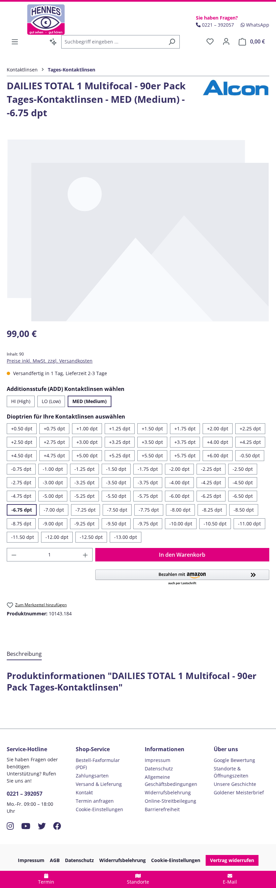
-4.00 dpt (179, 482)
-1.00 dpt (53, 469)
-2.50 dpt (243, 469)
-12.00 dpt (56, 537)
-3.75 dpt (148, 482)
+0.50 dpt (21, 428)
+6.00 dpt (217, 455)
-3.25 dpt (84, 482)
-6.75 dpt (21, 510)
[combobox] (112, 42)
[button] (182, 578)
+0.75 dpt (54, 428)
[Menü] (15, 42)
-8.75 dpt (21, 523)
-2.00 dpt (179, 469)
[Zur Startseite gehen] (46, 19)
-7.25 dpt (85, 510)
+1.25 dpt (119, 428)
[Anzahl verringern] (14, 554)
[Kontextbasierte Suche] (53, 42)
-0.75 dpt (21, 469)
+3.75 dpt (185, 442)
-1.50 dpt (116, 469)
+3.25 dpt (119, 442)
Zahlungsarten (92, 775)
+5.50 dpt (152, 455)
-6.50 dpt (243, 496)
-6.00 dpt (179, 496)
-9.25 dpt (84, 523)
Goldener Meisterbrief (239, 792)
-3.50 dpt (116, 482)
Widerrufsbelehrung (168, 792)
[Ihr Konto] (226, 41)
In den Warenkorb (182, 554)
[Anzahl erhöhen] (85, 554)
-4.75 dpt (21, 496)
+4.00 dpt (217, 442)
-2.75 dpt (21, 482)
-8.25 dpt (212, 510)
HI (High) (20, 401)
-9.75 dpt (148, 523)
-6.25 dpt (211, 496)
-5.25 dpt (84, 496)
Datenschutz (159, 768)
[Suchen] (172, 42)
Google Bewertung (234, 760)
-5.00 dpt (53, 496)
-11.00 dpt (249, 523)
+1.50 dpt (152, 428)
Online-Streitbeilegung (170, 801)
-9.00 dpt (53, 523)
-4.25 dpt (211, 482)
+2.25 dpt (250, 428)
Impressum (157, 760)
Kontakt (84, 792)
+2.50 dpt (21, 442)
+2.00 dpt (217, 428)
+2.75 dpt (54, 442)
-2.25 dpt (211, 469)
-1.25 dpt (84, 469)
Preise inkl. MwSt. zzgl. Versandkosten (50, 361)
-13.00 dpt (125, 537)
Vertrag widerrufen (232, 860)
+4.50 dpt (21, 455)
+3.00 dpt (87, 442)
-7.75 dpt (149, 510)
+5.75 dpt (185, 455)
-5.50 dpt (116, 496)
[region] (138, 230)
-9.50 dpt (116, 523)
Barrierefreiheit (162, 809)
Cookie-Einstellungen (99, 809)
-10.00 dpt (180, 523)
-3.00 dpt (53, 482)
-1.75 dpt (148, 469)
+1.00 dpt (87, 428)
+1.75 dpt (185, 428)
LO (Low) (51, 401)
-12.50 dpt (91, 537)
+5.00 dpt (87, 455)
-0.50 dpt (250, 455)
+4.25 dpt (250, 442)
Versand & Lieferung (99, 784)
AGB (55, 860)
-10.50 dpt (215, 523)
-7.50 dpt (117, 510)
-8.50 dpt (244, 510)
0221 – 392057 (24, 793)
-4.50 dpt (243, 482)
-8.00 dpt (180, 510)
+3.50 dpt (152, 442)
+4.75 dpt (54, 455)
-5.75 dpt (148, 496)
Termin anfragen (95, 801)
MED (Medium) (89, 401)
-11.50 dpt (22, 537)
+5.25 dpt (119, 455)
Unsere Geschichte (235, 784)
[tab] (24, 654)
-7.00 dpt (54, 510)
